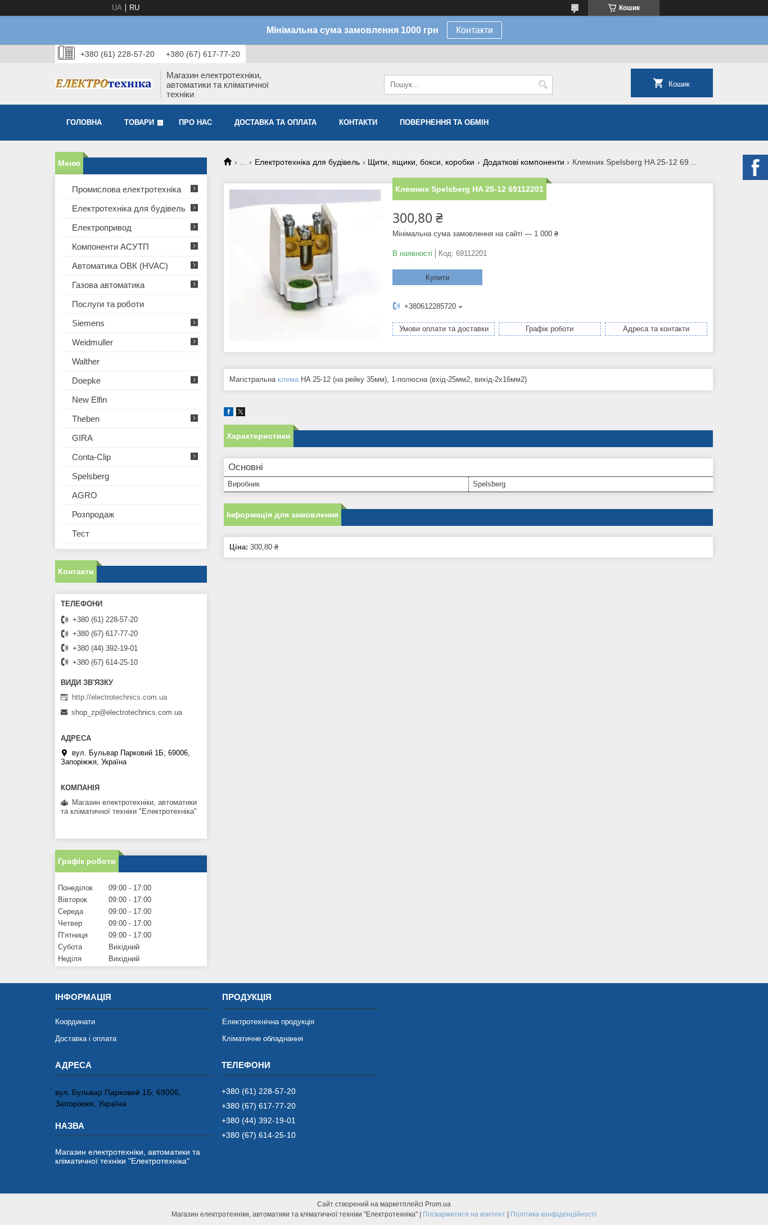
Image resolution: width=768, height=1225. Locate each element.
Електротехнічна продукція (268, 1021)
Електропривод (102, 227)
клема (288, 379)
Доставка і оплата (85, 1038)
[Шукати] (543, 84)
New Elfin (89, 399)
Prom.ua (438, 1204)
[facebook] (228, 413)
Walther (86, 361)
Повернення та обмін (444, 122)
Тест (80, 533)
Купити (437, 277)
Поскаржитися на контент (464, 1214)
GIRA (82, 438)
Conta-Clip (91, 457)
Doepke (86, 380)
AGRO (84, 495)
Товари (139, 122)
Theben (86, 419)
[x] (240, 413)
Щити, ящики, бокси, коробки (421, 161)
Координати (75, 1021)
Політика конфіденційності (554, 1214)
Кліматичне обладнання (262, 1038)
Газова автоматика (108, 285)
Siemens (88, 323)
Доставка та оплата (275, 122)
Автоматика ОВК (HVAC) (120, 266)
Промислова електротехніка (126, 189)
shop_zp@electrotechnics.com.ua (126, 712)
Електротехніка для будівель (307, 161)
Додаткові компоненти (523, 161)
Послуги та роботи (108, 304)
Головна (84, 122)
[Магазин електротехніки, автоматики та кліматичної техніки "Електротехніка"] (103, 85)
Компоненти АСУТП (110, 246)
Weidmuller (92, 342)
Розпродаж (93, 514)
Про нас (195, 122)
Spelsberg (90, 476)
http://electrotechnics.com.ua (119, 697)
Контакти (474, 30)
